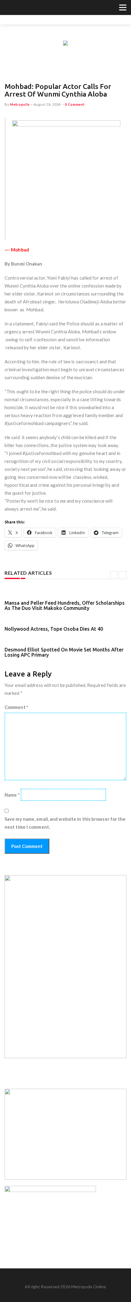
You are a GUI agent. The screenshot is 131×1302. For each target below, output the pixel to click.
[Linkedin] (30, 8)
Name (12, 795)
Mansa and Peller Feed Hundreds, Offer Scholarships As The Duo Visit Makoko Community (65, 605)
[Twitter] (8, 8)
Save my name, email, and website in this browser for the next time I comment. (65, 823)
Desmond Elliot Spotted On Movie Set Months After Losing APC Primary (64, 652)
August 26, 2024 (47, 104)
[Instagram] (23, 8)
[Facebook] (15, 8)
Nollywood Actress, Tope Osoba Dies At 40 (54, 629)
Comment (16, 707)
